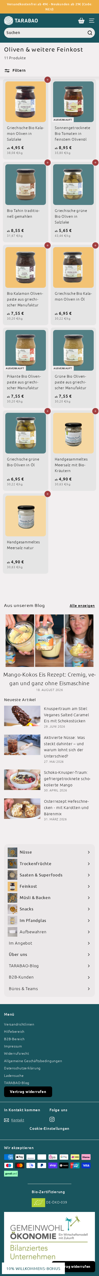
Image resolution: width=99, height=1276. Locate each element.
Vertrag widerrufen (28, 1092)
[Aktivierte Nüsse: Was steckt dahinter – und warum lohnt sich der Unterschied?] (22, 745)
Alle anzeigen (82, 605)
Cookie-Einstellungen (49, 1128)
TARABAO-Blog (16, 1083)
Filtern (18, 70)
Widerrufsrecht (16, 1053)
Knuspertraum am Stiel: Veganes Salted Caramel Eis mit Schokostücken (66, 714)
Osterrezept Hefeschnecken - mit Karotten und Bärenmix (66, 807)
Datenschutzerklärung (22, 1068)
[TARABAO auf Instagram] (52, 1119)
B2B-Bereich (14, 1039)
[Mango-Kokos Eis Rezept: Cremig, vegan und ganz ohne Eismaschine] (49, 640)
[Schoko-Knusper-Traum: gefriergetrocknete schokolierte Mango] (22, 780)
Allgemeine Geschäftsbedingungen (33, 1061)
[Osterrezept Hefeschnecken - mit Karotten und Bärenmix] (22, 808)
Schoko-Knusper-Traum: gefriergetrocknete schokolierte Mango (67, 778)
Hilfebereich (14, 1031)
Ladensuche (14, 1076)
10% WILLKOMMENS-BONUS (33, 1268)
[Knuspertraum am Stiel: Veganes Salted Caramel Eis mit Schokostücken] (22, 716)
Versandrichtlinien (19, 1024)
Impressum (13, 1046)
